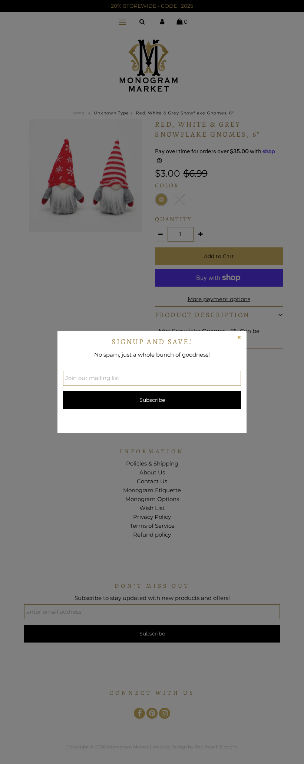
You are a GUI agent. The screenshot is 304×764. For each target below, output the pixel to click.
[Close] (239, 338)
